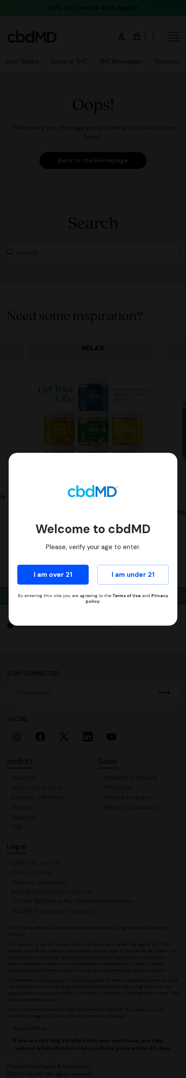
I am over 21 (53, 574)
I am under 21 (133, 574)
